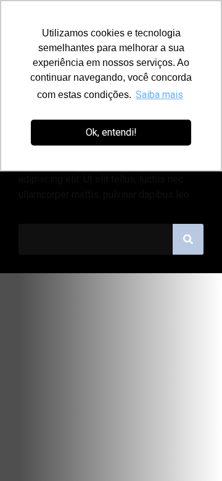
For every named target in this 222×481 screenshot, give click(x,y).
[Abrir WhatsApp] (191, 450)
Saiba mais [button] (159, 95)
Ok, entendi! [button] (111, 132)
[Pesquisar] (188, 239)
